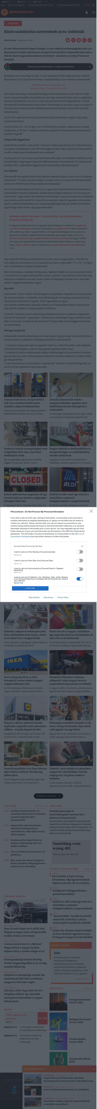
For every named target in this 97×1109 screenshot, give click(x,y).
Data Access (48, 597)
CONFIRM (30, 588)
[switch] (80, 551)
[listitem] (48, 546)
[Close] (92, 512)
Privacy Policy (62, 597)
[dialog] (48, 554)
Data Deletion (34, 597)
